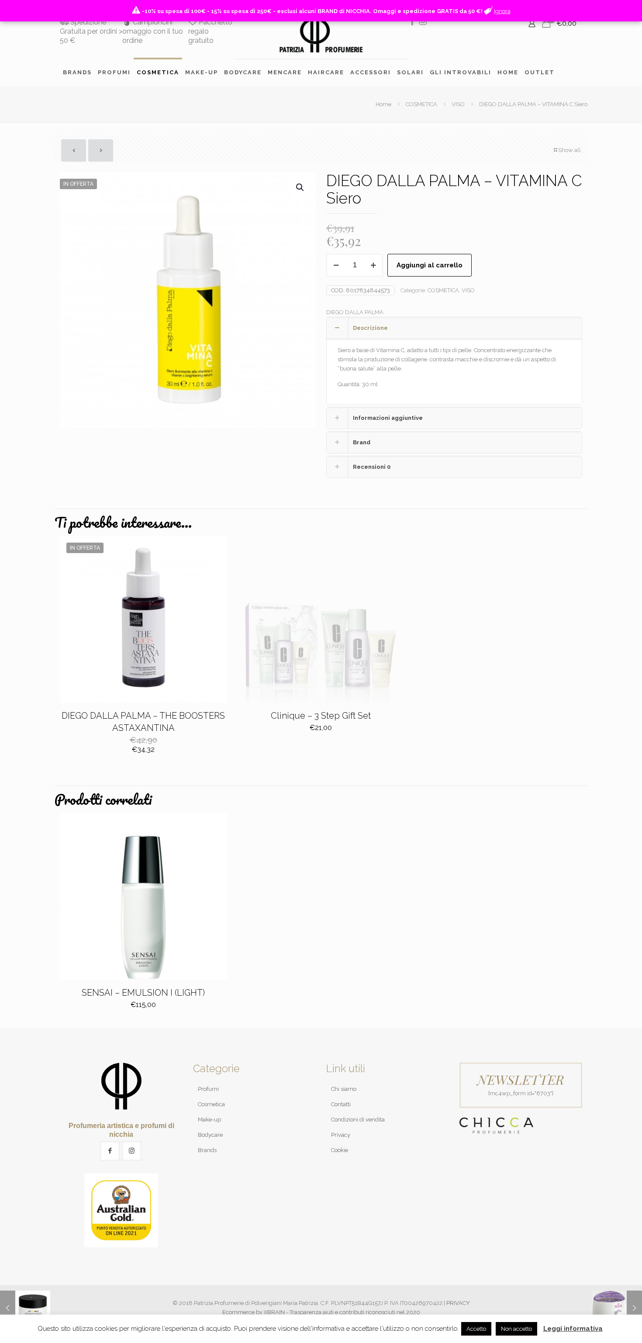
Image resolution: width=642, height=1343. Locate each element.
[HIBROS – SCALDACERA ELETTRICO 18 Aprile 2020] (617, 1308)
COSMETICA (421, 104)
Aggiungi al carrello (430, 265)
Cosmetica (211, 1104)
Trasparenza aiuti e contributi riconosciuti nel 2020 (355, 1312)
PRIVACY (458, 1303)
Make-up (209, 1119)
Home (383, 104)
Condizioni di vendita (358, 1119)
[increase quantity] (373, 265)
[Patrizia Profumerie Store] (321, 34)
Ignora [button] (502, 11)
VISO (458, 104)
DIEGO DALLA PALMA (354, 312)
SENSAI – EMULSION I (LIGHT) (143, 992)
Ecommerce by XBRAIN (253, 1312)
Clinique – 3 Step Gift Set (321, 715)
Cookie (339, 1150)
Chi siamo (343, 1089)
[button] (300, 187)
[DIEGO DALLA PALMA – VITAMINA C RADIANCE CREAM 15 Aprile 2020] (25, 1308)
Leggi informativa (573, 1329)
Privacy (340, 1135)
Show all (569, 150)
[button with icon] (110, 1151)
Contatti (341, 1104)
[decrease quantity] (336, 265)
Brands (207, 1150)
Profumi (208, 1089)
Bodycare (210, 1135)
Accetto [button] (476, 1329)
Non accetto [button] (516, 1329)
